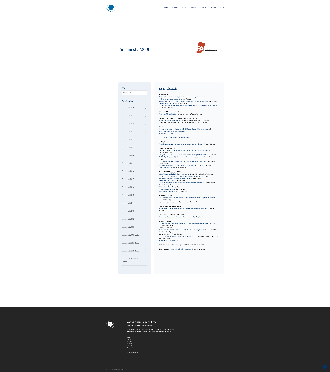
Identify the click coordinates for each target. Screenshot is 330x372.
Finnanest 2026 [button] (128, 107)
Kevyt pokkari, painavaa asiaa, (181, 249)
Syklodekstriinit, (164, 187)
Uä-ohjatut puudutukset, (167, 180)
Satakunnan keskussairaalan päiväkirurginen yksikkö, (177, 217)
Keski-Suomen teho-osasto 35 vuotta (172, 131)
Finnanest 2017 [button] (128, 179)
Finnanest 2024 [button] (128, 123)
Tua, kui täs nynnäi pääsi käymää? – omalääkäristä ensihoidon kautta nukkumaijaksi (188, 105)
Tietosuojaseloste (132, 352)
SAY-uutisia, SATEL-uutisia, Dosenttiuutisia (174, 138)
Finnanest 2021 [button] (128, 147)
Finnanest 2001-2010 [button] (130, 235)
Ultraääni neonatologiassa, (168, 191)
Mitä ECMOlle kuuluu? (166, 168)
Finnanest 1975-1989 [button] (130, 251)
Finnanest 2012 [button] (128, 219)
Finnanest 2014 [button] (128, 203)
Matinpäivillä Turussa (166, 133)
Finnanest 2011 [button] (128, 227)
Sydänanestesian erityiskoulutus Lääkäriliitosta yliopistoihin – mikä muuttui (184, 129)
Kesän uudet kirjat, (176, 245)
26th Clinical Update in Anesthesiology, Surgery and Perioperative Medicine (185, 223)
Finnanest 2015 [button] (128, 195)
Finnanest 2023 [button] (128, 131)
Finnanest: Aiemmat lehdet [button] (130, 260)
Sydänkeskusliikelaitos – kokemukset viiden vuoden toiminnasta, (181, 165)
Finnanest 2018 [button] (128, 171)
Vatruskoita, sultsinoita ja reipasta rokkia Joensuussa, (177, 97)
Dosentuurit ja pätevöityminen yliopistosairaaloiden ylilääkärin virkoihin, (183, 101)
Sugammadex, (164, 185)
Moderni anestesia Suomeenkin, (170, 120)
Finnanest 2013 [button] (128, 211)
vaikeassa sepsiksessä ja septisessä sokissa (199, 198)
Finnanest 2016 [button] (128, 187)
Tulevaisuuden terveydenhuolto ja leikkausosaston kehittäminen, (181, 144)
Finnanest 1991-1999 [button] (130, 243)
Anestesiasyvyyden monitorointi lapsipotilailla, (175, 178)
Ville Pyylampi (168, 240)
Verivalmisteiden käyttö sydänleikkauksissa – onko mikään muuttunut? (183, 161)
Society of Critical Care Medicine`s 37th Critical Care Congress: (181, 230)
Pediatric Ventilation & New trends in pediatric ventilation (178, 176)
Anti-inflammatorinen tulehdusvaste (171, 198)
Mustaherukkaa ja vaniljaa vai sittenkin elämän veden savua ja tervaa (183, 208)
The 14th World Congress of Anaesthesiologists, (175, 236)
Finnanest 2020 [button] (128, 155)
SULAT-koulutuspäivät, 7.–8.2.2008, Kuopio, (174, 174)
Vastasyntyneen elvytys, (167, 189)
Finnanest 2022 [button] (128, 139)
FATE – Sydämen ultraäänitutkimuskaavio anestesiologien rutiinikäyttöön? (184, 157)
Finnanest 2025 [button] (128, 115)
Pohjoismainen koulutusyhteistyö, (170, 99)
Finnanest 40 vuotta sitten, (168, 114)
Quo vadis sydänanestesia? (168, 103)
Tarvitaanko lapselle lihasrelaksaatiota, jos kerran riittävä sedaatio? (182, 183)
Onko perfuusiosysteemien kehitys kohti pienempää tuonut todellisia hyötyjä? (185, 150)
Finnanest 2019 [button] (128, 163)
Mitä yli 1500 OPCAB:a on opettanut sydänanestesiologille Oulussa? (182, 155)
